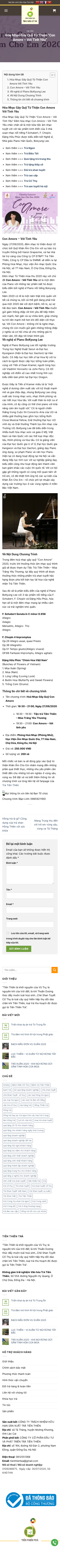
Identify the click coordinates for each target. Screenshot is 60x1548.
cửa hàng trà (25, 1105)
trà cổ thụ (7, 1186)
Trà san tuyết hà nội (36, 186)
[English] (42, 2)
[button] (6, 10)
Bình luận (12, 863)
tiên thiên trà (34, 1181)
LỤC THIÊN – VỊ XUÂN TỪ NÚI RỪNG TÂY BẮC (33, 1055)
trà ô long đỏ (9, 1206)
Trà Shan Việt (9, 1196)
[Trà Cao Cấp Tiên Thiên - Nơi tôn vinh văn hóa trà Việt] (30, 14)
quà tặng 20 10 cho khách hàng (18, 1125)
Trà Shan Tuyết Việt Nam (14, 1191)
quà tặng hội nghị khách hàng (17, 1145)
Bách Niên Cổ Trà (20, 1085)
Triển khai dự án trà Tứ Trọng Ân (28, 1024)
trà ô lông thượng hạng (29, 1206)
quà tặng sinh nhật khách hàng (17, 1161)
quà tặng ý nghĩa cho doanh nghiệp (19, 1176)
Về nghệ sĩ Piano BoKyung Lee (28, 91)
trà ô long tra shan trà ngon (16, 1201)
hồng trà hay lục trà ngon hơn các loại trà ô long (25, 1115)
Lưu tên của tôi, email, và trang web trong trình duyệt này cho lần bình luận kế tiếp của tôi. (28, 938)
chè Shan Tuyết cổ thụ (14, 1095)
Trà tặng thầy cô (33, 164)
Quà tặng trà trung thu (37, 158)
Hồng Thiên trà (41, 1105)
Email (10, 904)
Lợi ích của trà (24, 1120)
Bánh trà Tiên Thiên (41, 1085)
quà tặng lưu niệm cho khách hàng (19, 1150)
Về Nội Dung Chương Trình (25, 95)
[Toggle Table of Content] (51, 75)
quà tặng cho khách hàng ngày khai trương (23, 1130)
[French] (46, 2)
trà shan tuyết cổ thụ (42, 1186)
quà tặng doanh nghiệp (14, 1135)
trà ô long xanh (39, 1201)
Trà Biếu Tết (31, 153)
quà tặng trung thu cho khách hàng (19, 1171)
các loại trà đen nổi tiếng (33, 1100)
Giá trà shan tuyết (34, 169)
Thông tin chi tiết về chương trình (29, 99)
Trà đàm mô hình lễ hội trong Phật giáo (32, 1034)
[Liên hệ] (54, 1542)
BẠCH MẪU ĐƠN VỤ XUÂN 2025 (28, 1044)
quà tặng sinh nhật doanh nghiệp (18, 1156)
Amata (6, 1085)
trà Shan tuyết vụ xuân (39, 1191)
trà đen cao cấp (10, 1211)
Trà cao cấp (31, 175)
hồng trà (7, 1110)
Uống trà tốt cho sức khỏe (33, 1211)
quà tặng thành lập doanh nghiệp (18, 1166)
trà (44, 1181)
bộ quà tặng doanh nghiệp (26, 1090)
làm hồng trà (9, 1120)
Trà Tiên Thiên (10, 785)
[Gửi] (55, 970)
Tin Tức (30, 31)
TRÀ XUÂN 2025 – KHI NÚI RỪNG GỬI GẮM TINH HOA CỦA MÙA (31, 1065)
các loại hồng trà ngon (38, 1095)
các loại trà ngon (11, 1100)
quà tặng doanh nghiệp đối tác (17, 1140)
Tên (9, 889)
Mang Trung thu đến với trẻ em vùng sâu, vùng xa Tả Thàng (46, 824)
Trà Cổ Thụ (30, 180)
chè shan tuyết (49, 1090)
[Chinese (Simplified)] (38, 2)
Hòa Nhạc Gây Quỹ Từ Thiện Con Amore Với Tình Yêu (29, 81)
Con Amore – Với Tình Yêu (25, 87)
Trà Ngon (29, 148)
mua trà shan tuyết (43, 1120)
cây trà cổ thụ (9, 1105)
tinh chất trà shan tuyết (14, 1181)
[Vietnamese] (50, 2)
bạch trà (7, 1090)
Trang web (12, 918)
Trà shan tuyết (22, 1186)
